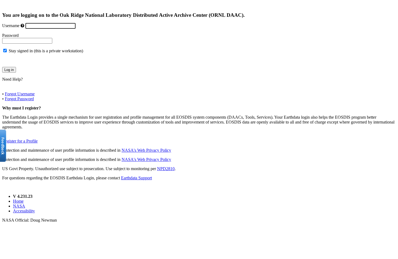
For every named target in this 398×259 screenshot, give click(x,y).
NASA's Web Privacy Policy (146, 150)
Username (10, 25)
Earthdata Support (136, 178)
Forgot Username (20, 94)
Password (10, 35)
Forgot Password (19, 98)
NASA (19, 206)
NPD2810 (166, 168)
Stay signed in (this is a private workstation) (46, 50)
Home (18, 201)
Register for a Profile (20, 141)
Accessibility (24, 211)
